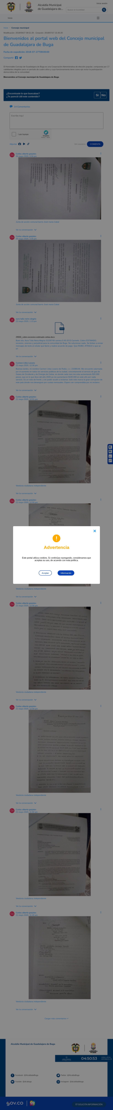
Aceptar (45, 573)
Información (66, 573)
